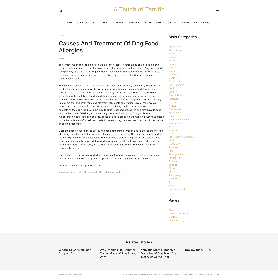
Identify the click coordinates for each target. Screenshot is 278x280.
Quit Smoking (176, 109)
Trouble (173, 185)
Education (174, 81)
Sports (172, 171)
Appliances (175, 46)
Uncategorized (177, 189)
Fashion (119, 23)
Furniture (133, 23)
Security (173, 126)
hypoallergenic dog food (112, 172)
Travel (172, 182)
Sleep (172, 168)
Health (148, 23)
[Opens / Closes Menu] (217, 10)
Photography (176, 154)
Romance (174, 161)
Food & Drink (176, 95)
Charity (173, 67)
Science (173, 164)
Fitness (172, 105)
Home (70, 23)
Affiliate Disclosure (179, 213)
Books (172, 60)
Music (172, 140)
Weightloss (175, 112)
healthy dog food (128, 113)
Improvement (176, 123)
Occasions (174, 143)
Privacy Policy (202, 23)
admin (61, 58)
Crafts (172, 70)
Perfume (173, 147)
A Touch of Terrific (139, 9)
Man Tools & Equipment (182, 136)
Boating (173, 57)
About (185, 23)
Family (172, 88)
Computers (175, 178)
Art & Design (176, 50)
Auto (171, 53)
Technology (175, 175)
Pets (61, 35)
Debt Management (179, 119)
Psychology (175, 157)
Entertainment (100, 23)
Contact (173, 23)
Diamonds (174, 74)
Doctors (173, 77)
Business (82, 23)
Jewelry (173, 129)
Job (171, 133)
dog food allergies (95, 85)
